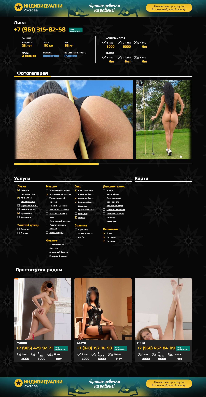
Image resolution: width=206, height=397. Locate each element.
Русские (70, 56)
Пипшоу (111, 217)
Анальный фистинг (59, 252)
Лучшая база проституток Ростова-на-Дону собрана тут (169, 8)
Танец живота (85, 233)
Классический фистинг (56, 246)
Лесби (81, 237)
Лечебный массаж (59, 209)
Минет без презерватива (28, 199)
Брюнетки (51, 56)
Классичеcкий (85, 190)
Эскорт (110, 190)
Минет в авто (28, 209)
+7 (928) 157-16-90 (101, 348)
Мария (22, 343)
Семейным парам (116, 209)
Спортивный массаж (60, 221)
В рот (109, 233)
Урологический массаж (57, 200)
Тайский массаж (58, 205)
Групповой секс (86, 202)
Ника (141, 343)
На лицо (111, 241)
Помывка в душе (115, 213)
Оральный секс (86, 198)
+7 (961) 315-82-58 (47, 30)
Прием (24, 233)
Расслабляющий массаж (57, 227)
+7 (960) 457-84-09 (162, 348)
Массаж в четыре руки (58, 215)
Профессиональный (59, 190)
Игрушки (82, 213)
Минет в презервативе (28, 192)
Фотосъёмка (113, 194)
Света (81, 343)
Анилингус (26, 217)
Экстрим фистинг (58, 256)
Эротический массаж (60, 194)
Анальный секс (86, 194)
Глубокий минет (29, 205)
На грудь (111, 237)
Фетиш (81, 217)
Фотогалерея (32, 73)
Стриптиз (83, 229)
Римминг (111, 221)
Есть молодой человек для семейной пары (115, 202)
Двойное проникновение (86, 208)
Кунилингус (27, 213)
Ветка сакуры (56, 232)
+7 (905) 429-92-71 (41, 348)
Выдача (25, 229)
